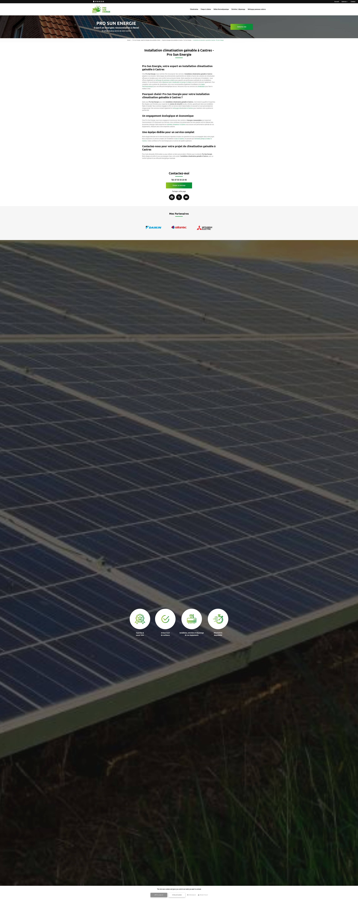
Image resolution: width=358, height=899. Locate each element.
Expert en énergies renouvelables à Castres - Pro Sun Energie (176, 40)
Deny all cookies (177, 895)
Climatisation (194, 9)
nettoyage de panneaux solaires (165, 80)
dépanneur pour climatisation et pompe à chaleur (177, 82)
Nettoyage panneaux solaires (257, 9)
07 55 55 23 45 (99, 1)
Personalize (192, 895)
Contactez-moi (241, 27)
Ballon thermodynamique (221, 9)
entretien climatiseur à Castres (176, 124)
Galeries (344, 1)
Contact (353, 1)
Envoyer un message (179, 185)
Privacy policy (203, 895)
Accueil (336, 1)
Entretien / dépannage (238, 9)
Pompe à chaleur (206, 9)
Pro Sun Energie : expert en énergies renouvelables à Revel (146, 40)
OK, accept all (159, 895)
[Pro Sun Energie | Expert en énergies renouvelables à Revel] (101, 9)
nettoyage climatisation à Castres (183, 108)
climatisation (201, 86)
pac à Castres (180, 139)
